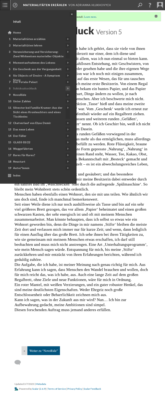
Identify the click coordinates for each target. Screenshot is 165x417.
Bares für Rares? (24, 155)
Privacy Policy (74, 388)
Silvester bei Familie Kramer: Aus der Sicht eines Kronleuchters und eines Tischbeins (37, 112)
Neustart (19, 161)
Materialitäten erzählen (29, 39)
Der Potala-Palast (25, 82)
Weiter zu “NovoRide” (43, 350)
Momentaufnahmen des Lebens (34, 62)
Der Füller (19, 135)
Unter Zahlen (22, 101)
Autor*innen (21, 168)
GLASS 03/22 (21, 142)
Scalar (35, 388)
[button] (150, 5)
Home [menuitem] (17, 32)
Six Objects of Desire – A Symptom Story (36, 78)
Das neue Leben (23, 129)
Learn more (90, 16)
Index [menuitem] (17, 175)
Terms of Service (57, 388)
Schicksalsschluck (25, 88)
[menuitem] (5, 5)
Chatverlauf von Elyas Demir (32, 123)
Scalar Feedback (92, 388)
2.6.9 (42, 388)
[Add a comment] (19, 362)
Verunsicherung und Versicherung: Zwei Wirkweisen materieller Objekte (38, 54)
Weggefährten (23, 148)
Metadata (41, 383)
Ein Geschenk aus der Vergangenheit (37, 69)
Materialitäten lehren (27, 45)
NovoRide (19, 94)
